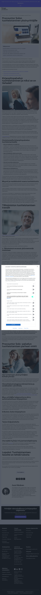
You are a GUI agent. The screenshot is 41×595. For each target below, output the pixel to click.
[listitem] (20, 283)
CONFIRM (13, 324)
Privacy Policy (26, 328)
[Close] (38, 267)
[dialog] (20, 297)
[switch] (33, 286)
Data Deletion (15, 328)
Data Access (20, 328)
